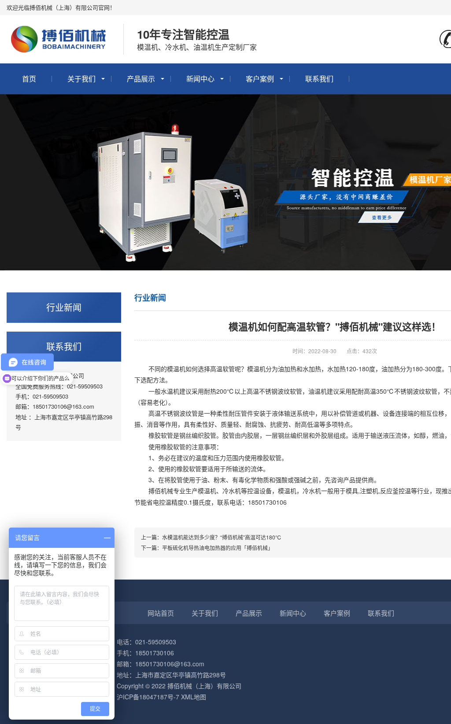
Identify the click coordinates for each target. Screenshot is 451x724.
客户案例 (260, 79)
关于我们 (81, 79)
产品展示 (141, 79)
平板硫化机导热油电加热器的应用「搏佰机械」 (217, 547)
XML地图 (193, 696)
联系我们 (319, 79)
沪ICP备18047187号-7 (148, 696)
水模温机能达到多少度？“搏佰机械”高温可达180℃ (221, 537)
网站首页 (161, 612)
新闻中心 (200, 79)
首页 (29, 79)
